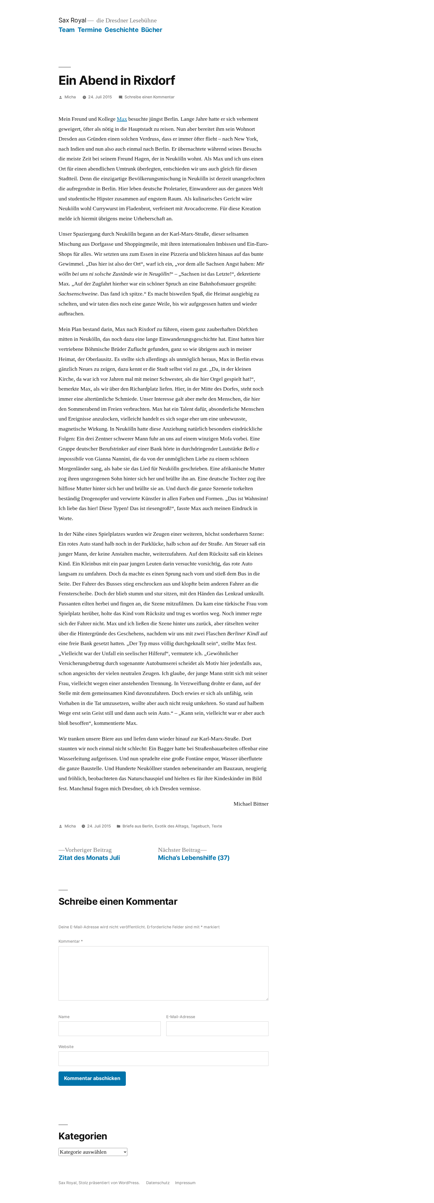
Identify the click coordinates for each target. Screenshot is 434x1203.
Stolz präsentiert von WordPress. (110, 1182)
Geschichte (121, 29)
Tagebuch (200, 826)
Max (122, 118)
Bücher (151, 29)
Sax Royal (72, 20)
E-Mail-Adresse (180, 1016)
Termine (90, 29)
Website (66, 1046)
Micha (70, 97)
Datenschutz (158, 1182)
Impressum (185, 1182)
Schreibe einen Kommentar (150, 97)
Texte (216, 826)
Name (64, 1016)
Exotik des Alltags (171, 826)
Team (67, 29)
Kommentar (71, 941)
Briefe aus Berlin (138, 826)
